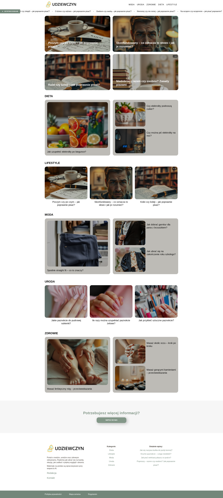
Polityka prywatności (53, 494)
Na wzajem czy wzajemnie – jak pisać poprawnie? (171, 11)
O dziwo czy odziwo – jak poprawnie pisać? (43, 11)
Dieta (161, 5)
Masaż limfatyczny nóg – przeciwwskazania (69, 389)
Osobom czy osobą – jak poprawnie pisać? (84, 11)
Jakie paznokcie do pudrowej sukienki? (66, 322)
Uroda (140, 5)
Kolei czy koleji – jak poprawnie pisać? (74, 84)
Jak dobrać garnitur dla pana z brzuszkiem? (158, 226)
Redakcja (51, 473)
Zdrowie (151, 5)
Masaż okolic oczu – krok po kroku (161, 344)
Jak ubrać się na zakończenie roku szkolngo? (161, 253)
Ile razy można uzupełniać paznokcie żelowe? (111, 322)
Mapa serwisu (75, 494)
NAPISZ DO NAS (111, 420)
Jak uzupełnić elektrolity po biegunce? (66, 151)
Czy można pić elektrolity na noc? (161, 134)
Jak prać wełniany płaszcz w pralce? (156, 458)
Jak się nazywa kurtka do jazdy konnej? (156, 450)
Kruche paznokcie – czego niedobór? (156, 454)
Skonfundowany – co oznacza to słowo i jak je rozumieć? (145, 44)
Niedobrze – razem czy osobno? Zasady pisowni (142, 83)
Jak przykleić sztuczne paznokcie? (156, 320)
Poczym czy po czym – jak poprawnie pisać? (73, 44)
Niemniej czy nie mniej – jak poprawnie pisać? (126, 11)
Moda (132, 5)
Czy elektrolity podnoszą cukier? (159, 107)
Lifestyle (171, 5)
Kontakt (51, 478)
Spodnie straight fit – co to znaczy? (65, 270)
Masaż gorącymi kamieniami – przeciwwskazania (161, 371)
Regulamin (92, 494)
